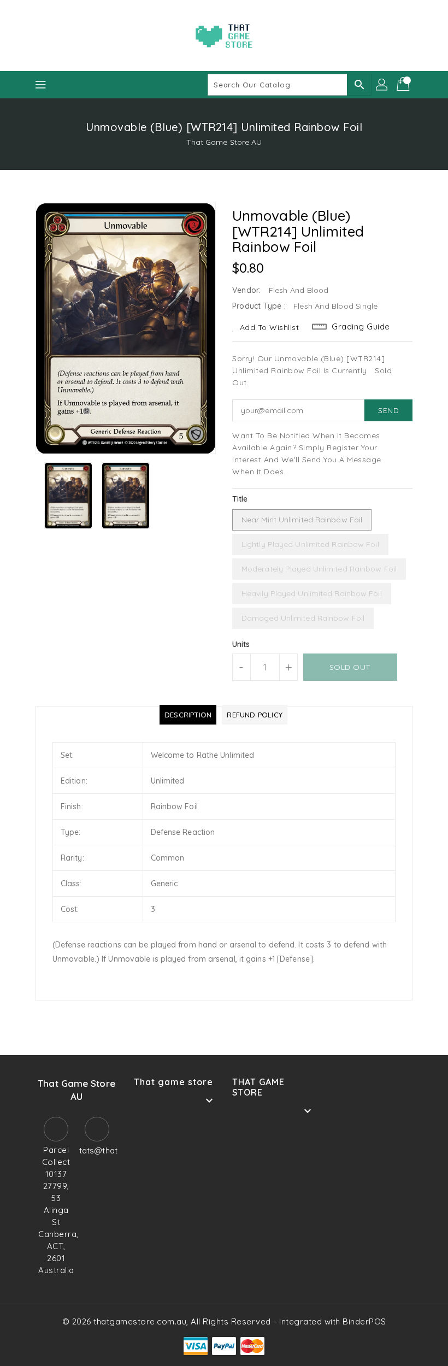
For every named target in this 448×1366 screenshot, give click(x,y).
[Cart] (404, 85)
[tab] (188, 715)
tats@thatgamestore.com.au (97, 1150)
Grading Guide (361, 326)
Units (241, 644)
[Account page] (382, 85)
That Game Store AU (224, 142)
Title (240, 499)
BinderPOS (364, 1321)
